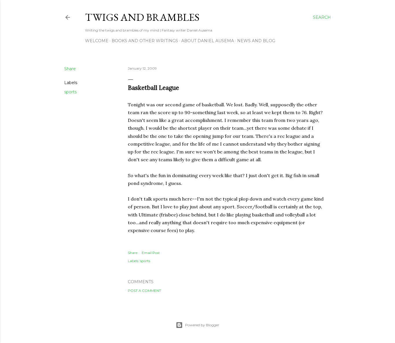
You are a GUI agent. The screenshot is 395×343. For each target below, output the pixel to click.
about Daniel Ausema (207, 40)
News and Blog (256, 40)
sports (70, 91)
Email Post (151, 253)
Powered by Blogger (202, 325)
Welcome (96, 40)
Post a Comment (144, 290)
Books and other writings (145, 40)
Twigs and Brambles (142, 17)
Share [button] (70, 68)
